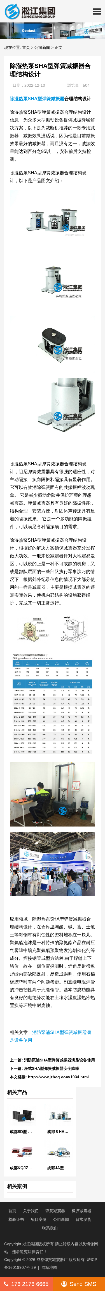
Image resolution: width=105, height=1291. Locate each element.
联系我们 (50, 1228)
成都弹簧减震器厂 (52, 1259)
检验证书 (16, 1219)
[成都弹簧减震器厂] (27, 11)
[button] (97, 11)
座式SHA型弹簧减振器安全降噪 (51, 1068)
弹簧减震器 (55, 1210)
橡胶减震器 (81, 1210)
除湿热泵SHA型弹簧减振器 (37, 98)
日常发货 (83, 1219)
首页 (26, 47)
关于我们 (31, 1210)
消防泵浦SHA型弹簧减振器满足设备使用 (59, 1060)
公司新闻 (42, 47)
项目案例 (38, 1219)
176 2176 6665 (29, 1284)
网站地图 (49, 1267)
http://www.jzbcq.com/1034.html (58, 1077)
